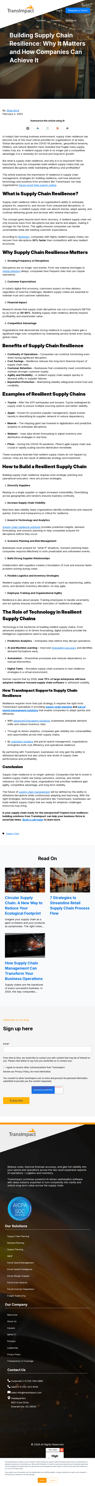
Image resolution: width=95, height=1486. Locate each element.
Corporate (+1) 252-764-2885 (27, 1381)
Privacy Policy (14, 1354)
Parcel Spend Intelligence (19, 1269)
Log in (59, 10)
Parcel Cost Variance (17, 1282)
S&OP (10, 1256)
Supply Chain (12, 833)
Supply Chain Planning (18, 1236)
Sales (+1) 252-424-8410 (24, 1386)
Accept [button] (42, 1480)
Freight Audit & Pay (16, 1296)
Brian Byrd (13, 110)
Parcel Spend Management (20, 1262)
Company (56, 20)
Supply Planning (15, 1249)
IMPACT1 (11, 1334)
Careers (11, 1328)
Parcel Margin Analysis (18, 1276)
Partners (11, 1341)
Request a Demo (78, 10)
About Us (11, 1321)
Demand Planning (15, 1243)
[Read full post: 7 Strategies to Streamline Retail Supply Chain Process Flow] (70, 891)
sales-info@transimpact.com (26, 1392)
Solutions (41, 20)
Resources (71, 20)
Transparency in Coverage (20, 1361)
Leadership (12, 1348)
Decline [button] (52, 1480)
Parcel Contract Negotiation (20, 1289)
